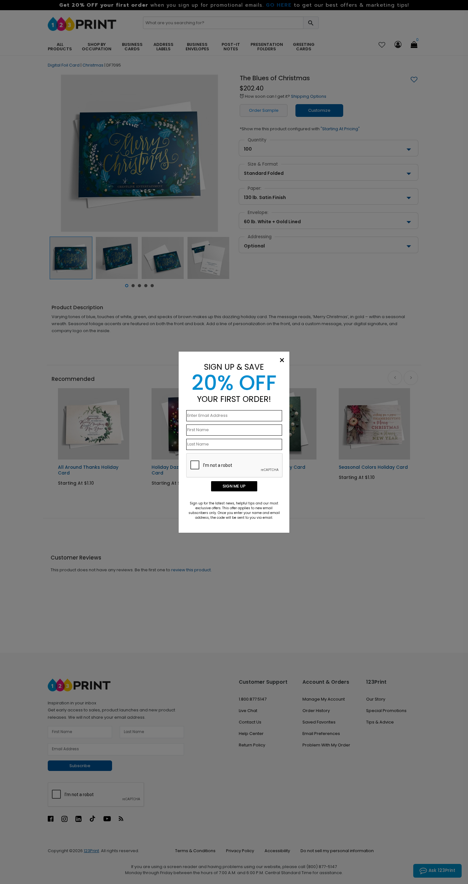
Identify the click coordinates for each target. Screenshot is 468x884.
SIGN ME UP (234, 486)
